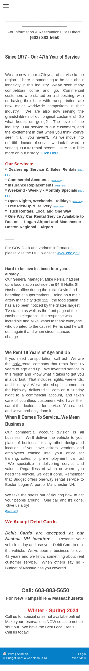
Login (82, 653)
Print (11, 653)
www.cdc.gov (68, 253)
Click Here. (50, 153)
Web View (79, 658)
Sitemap (22, 653)
